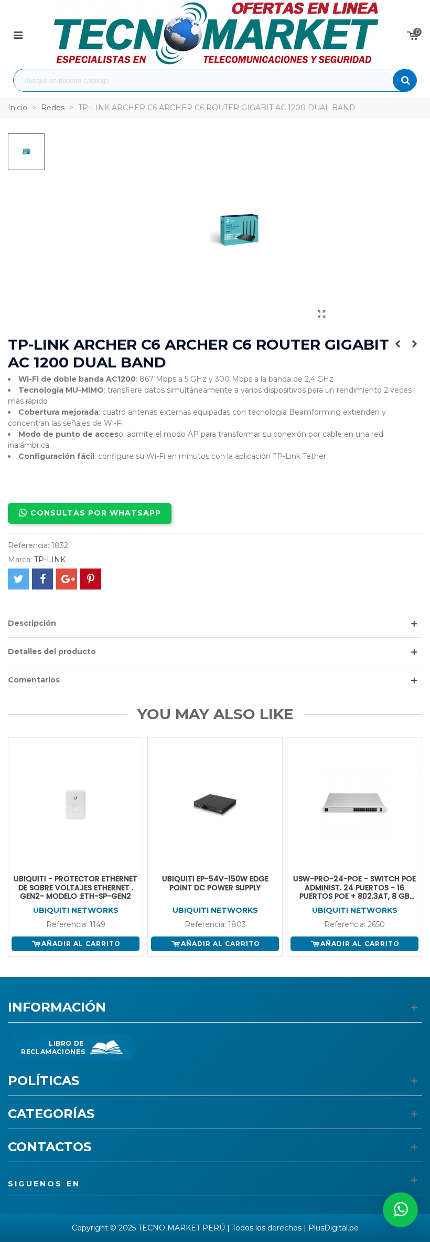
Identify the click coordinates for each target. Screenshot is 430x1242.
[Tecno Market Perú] (215, 34)
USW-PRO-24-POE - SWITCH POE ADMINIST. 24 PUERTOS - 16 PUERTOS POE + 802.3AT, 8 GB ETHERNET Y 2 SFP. (354, 888)
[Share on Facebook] (42, 579)
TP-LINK (50, 559)
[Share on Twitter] (18, 579)
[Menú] (18, 35)
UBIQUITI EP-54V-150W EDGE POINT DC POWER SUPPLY (215, 883)
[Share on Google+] (66, 579)
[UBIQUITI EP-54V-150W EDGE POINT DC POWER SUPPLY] (215, 804)
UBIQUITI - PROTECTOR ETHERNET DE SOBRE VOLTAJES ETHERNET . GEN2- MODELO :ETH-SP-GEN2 (75, 888)
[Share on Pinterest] (90, 579)
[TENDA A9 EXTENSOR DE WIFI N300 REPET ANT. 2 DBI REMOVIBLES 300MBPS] (414, 344)
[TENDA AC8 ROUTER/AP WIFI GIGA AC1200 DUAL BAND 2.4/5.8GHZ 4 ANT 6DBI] (397, 344)
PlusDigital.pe (333, 1228)
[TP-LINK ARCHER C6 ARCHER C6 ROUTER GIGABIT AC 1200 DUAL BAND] (321, 314)
